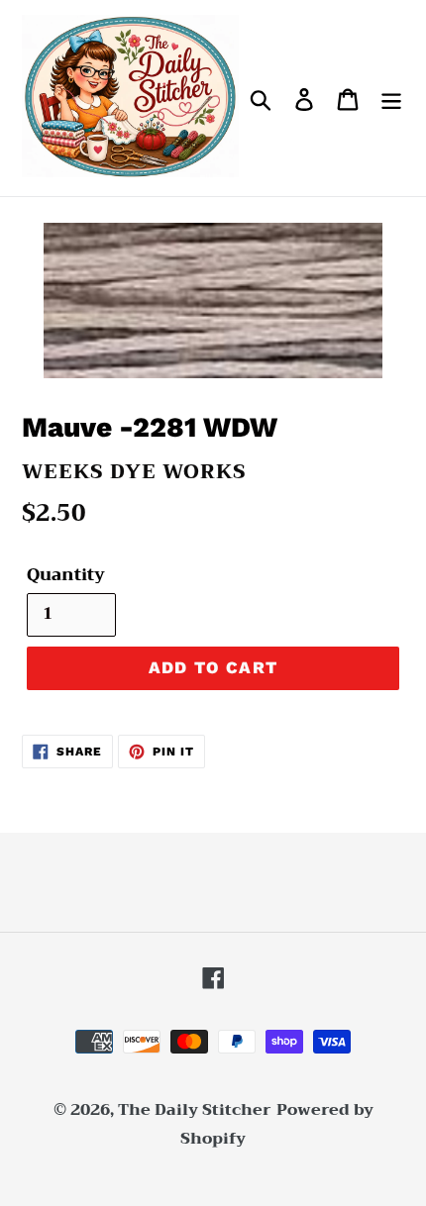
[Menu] (391, 98)
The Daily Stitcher (194, 1110)
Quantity (66, 575)
